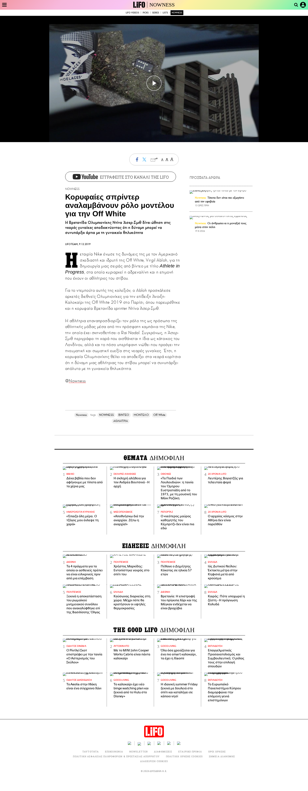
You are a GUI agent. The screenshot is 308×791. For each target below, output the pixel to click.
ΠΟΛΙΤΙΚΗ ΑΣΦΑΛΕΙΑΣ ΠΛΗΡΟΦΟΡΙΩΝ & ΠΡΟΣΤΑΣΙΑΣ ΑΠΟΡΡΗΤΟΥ (116, 756)
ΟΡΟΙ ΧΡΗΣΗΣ (217, 751)
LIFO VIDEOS (132, 12)
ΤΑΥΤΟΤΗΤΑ (90, 751)
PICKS (146, 12)
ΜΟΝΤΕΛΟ (141, 415)
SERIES (155, 12)
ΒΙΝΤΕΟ (123, 415)
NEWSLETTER (138, 751)
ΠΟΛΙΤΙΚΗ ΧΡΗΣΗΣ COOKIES (184, 756)
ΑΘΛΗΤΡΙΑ (120, 421)
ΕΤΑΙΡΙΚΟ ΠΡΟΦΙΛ (190, 751)
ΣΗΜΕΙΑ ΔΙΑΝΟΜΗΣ (222, 756)
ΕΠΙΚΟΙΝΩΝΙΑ (114, 751)
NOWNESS (162, 5)
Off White (159, 415)
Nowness (77, 381)
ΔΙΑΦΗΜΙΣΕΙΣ (163, 751)
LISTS (165, 12)
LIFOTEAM (71, 244)
